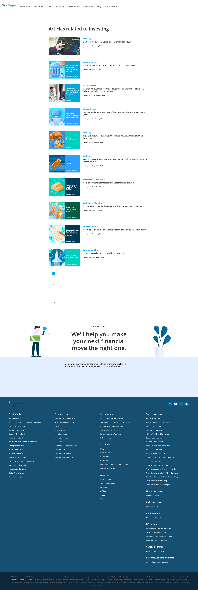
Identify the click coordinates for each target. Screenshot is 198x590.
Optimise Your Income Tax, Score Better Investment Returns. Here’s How (114, 230)
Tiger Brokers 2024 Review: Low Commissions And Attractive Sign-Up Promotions (113, 137)
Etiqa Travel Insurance (154, 438)
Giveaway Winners (107, 460)
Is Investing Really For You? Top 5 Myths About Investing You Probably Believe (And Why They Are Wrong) (113, 90)
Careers (103, 495)
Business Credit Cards (17, 465)
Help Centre (105, 457)
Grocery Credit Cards (17, 453)
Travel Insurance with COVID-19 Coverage (162, 473)
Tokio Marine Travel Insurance (157, 465)
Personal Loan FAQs (62, 449)
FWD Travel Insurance (154, 442)
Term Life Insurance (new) (156, 532)
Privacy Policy (105, 487)
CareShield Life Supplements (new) (159, 536)
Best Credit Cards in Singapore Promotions (25, 422)
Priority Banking (90, 250)
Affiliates (103, 491)
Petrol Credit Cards (16, 449)
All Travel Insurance (153, 418)
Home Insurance (152, 496)
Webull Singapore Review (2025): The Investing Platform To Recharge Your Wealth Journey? (115, 160)
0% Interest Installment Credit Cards (23, 442)
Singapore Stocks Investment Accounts (115, 422)
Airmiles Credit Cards (17, 430)
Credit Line (59, 426)
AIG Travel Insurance (154, 430)
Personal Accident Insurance (157, 562)
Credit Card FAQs (15, 477)
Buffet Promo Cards (16, 473)
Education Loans (61, 434)
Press (102, 499)
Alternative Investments (94, 179)
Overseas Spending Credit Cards (21, 461)
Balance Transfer (61, 430)
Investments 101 (90, 62)
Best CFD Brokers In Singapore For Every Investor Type (107, 42)
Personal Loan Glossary (63, 453)
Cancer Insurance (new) (155, 551)
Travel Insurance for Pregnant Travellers (161, 469)
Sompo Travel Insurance (155, 461)
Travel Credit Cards (16, 438)
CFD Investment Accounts (110, 430)
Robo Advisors (89, 85)
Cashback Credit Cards (17, 426)
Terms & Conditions (108, 483)
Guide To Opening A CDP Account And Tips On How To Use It (109, 65)
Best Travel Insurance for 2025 (158, 422)
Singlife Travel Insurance (155, 453)
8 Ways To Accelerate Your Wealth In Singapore (103, 253)
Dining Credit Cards (16, 446)
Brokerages (88, 38)
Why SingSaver (106, 479)
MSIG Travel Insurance (155, 449)
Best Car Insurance (153, 517)
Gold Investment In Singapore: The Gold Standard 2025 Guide (109, 183)
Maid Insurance (152, 507)
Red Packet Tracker (107, 468)
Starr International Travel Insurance (160, 457)
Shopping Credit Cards (17, 457)
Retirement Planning (92, 203)
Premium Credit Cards (17, 469)
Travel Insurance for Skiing (156, 481)
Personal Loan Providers (64, 457)
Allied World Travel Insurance (157, 434)
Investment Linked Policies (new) (158, 528)
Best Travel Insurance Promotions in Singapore (164, 477)
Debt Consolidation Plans (64, 422)
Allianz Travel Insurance (155, 426)
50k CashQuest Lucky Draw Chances (114, 464)
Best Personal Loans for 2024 (66, 446)
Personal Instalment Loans (65, 418)
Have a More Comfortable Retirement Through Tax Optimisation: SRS (113, 206)
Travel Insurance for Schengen (158, 485)
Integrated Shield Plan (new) (157, 540)
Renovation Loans (61, 438)
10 (54, 302)
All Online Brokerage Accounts (112, 418)
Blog (99, 6)
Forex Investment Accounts (110, 434)
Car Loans (58, 442)
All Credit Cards (15, 418)
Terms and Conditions (18, 580)
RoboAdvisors (105, 438)
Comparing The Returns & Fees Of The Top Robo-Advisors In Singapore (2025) (114, 113)
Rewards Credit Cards (17, 434)
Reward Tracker (112, 6)
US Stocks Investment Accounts (112, 426)
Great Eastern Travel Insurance (158, 446)
